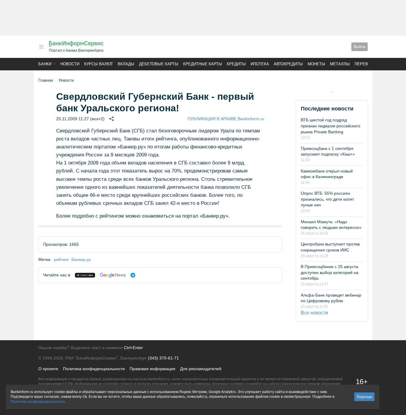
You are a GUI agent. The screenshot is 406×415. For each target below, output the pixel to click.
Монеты (316, 64)
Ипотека (260, 64)
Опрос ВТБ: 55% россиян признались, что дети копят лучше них (327, 199)
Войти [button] (359, 46)
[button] (41, 47)
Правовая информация (152, 368)
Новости (69, 64)
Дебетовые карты (158, 64)
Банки (44, 64)
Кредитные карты (202, 64)
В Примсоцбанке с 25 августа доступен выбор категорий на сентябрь (329, 272)
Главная (45, 80)
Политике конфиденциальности (38, 402)
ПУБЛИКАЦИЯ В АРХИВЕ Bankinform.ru (226, 118)
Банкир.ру (81, 259)
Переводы (366, 64)
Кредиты (236, 64)
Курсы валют (98, 64)
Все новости (314, 312)
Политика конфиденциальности (94, 368)
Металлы (340, 64)
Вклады (126, 64)
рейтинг (61, 259)
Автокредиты (288, 64)
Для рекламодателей (200, 368)
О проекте (48, 368)
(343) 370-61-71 (163, 358)
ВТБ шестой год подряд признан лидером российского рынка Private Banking (330, 126)
